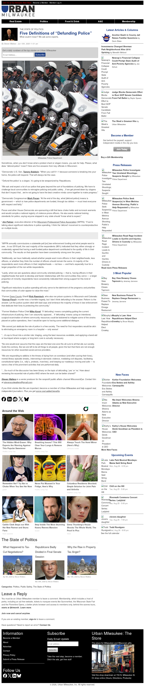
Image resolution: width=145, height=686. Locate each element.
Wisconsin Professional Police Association (56, 221)
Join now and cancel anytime (16, 613)
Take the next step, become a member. (64, 656)
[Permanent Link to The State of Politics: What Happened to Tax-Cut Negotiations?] (17, 574)
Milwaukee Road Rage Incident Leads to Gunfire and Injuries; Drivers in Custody (127, 238)
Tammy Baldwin (31, 171)
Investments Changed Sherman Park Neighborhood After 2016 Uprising (116, 49)
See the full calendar (110, 533)
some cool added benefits (48, 391)
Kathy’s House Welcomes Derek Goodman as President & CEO (127, 428)
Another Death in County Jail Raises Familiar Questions (126, 36)
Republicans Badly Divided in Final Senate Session (48, 551)
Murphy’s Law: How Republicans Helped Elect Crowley (124, 318)
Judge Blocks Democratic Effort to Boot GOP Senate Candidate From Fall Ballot (127, 95)
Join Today (122, 149)
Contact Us (45, 624)
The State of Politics (42, 586)
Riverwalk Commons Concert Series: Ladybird (123, 499)
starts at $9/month (10, 607)
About (5, 642)
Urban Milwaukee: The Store (112, 635)
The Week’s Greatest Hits (124, 121)
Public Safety (26, 586)
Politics (44, 21)
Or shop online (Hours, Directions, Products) (111, 677)
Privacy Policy (9, 655)
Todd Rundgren (117, 527)
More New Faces (109, 449)
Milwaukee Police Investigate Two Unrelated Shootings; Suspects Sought (126, 173)
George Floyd (9, 299)
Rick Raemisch (36, 296)
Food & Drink (72, 21)
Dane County (16, 296)
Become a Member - (41, 2)
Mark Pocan (33, 198)
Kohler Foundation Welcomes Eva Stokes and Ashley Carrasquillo (126, 382)
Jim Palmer (7, 221)
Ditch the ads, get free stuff (59, 659)
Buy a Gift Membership (112, 157)
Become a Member (122, 135)
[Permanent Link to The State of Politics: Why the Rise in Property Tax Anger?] (82, 574)
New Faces (122, 374)
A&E (100, 21)
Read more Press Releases (114, 267)
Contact (6, 650)
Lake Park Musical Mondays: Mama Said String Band (123, 461)
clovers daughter (117, 516)
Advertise (7, 646)
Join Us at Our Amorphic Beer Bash (17, 2)
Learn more (25, 607)
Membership (128, 21)
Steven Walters (10, 43)
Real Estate (15, 21)
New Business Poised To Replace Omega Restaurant (125, 297)
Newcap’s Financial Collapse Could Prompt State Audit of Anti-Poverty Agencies (126, 60)
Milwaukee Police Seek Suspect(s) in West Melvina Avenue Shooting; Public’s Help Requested (125, 203)
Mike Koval (35, 311)
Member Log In (56, 2)
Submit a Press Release (13, 659)
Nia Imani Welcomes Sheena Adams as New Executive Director (125, 402)
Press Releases (122, 165)
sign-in (32, 619)
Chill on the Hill (116, 486)
